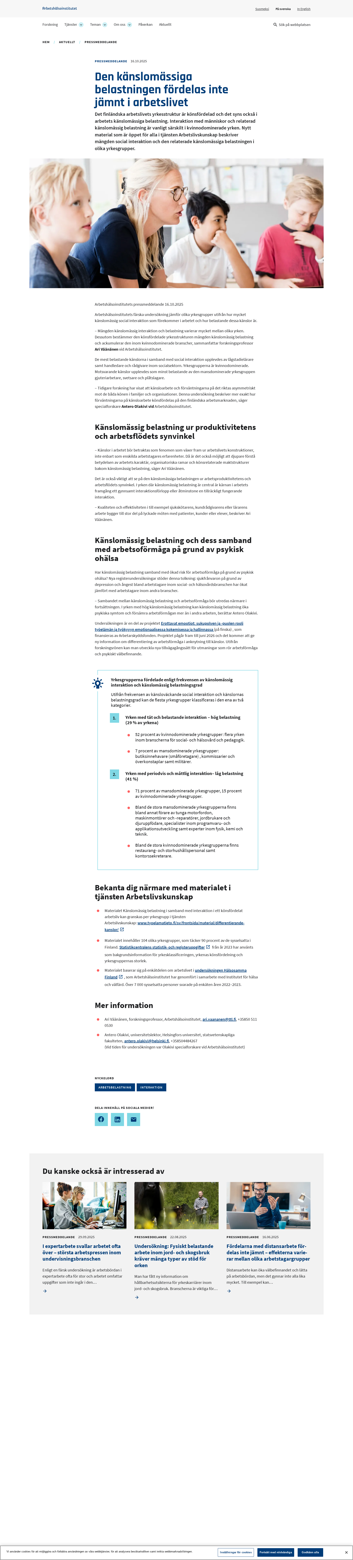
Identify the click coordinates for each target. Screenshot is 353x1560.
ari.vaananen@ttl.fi (219, 1019)
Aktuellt (165, 24)
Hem (46, 42)
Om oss (119, 24)
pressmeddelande (101, 42)
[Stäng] (346, 1552)
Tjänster (70, 24)
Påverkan (146, 24)
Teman (95, 24)
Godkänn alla (310, 1552)
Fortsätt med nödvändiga (276, 1552)
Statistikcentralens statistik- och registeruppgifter (162, 947)
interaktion (151, 1087)
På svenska (283, 9)
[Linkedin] (117, 1119)
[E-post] (133, 1119)
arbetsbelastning (114, 1087)
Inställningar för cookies (235, 1552)
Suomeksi (262, 9)
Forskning (50, 24)
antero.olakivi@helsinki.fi (146, 1040)
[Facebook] (101, 1119)
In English (304, 9)
